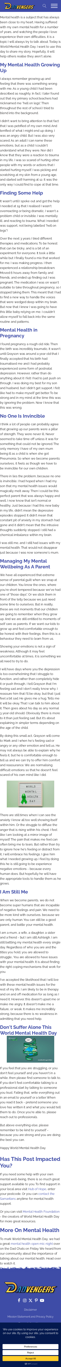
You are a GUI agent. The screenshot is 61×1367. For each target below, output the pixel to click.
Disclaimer (30, 1309)
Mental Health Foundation (41, 1211)
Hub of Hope (37, 1189)
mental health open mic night (32, 1243)
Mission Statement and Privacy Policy (30, 1316)
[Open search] (44, 6)
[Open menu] (54, 6)
